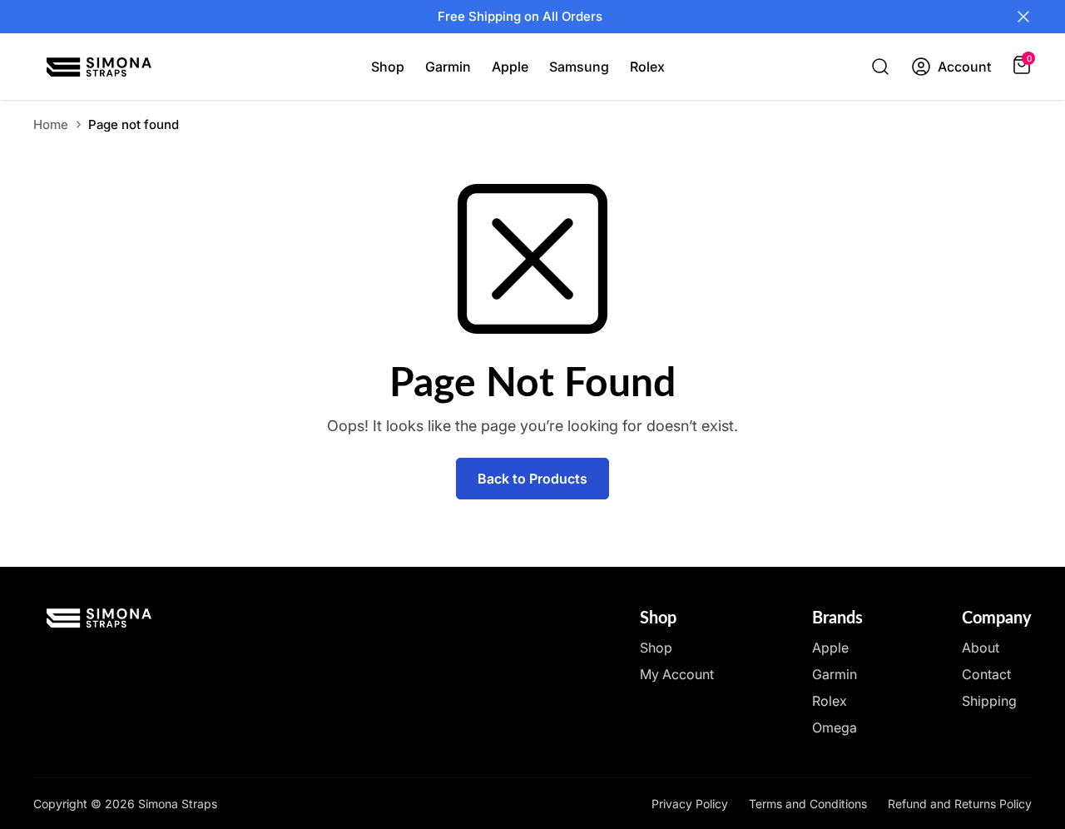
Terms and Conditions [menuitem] (808, 804)
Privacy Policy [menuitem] (689, 804)
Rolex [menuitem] (647, 66)
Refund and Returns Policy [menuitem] (960, 804)
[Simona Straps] (99, 67)
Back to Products (532, 478)
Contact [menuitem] (986, 674)
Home (50, 124)
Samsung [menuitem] (579, 66)
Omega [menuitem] (834, 727)
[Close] (1023, 16)
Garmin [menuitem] (448, 66)
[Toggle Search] (880, 67)
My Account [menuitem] (677, 674)
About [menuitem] (980, 647)
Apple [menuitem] (510, 66)
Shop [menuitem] (387, 66)
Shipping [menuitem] (989, 700)
